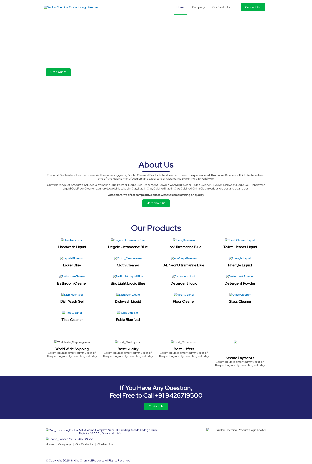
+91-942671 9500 (81, 439)
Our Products (84, 444)
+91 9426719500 (179, 395)
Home (50, 444)
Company (64, 444)
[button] (58, 72)
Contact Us (105, 444)
